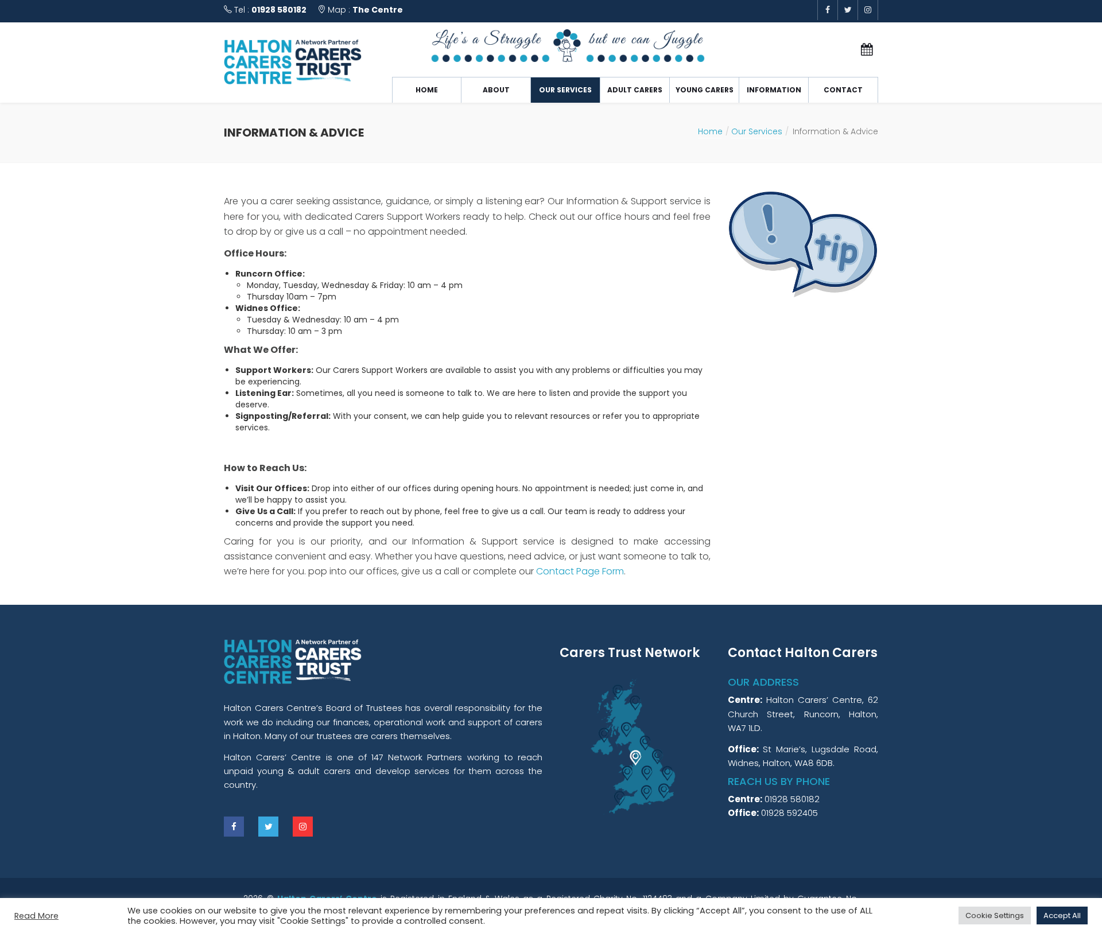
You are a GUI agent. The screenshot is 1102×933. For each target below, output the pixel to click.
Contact (843, 90)
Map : (364, 9)
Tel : (269, 9)
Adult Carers (634, 90)
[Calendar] (859, 49)
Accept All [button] (1062, 915)
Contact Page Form (580, 571)
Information (774, 90)
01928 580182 (278, 9)
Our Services (565, 90)
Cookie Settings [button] (994, 915)
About (496, 90)
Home (427, 90)
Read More (36, 916)
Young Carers (705, 90)
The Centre (377, 9)
